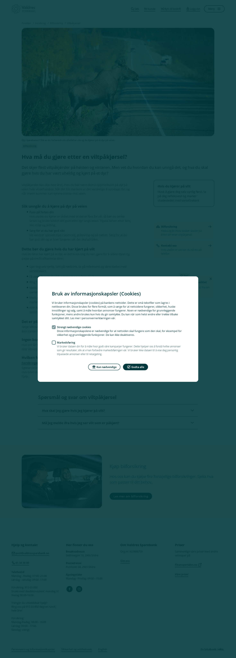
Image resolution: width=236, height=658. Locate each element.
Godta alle (137, 367)
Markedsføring (66, 342)
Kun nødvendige (106, 367)
